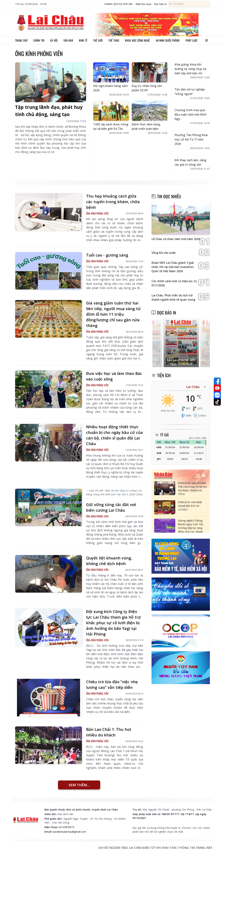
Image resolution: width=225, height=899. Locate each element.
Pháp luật (191, 40)
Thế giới (98, 40)
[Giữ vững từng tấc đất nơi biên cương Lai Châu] (48, 507)
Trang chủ (21, 40)
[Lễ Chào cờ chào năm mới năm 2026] (181, 218)
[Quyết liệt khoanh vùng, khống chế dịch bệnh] (48, 574)
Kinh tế (83, 40)
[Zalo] (217, 395)
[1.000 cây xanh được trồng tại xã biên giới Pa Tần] (111, 111)
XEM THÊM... (79, 785)
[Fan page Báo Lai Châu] (217, 381)
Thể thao (113, 40)
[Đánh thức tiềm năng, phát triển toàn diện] (149, 111)
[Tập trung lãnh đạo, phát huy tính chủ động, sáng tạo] (50, 82)
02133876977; (67, 827)
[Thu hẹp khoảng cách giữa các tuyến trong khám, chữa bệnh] (48, 212)
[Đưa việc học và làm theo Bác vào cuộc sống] (48, 389)
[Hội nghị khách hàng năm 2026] (111, 72)
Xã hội (54, 40)
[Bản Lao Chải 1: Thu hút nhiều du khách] (48, 745)
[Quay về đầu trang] (217, 889)
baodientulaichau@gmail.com (69, 831)
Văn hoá (68, 40)
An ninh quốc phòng (168, 40)
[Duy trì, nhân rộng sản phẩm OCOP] (149, 72)
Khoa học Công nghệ (137, 40)
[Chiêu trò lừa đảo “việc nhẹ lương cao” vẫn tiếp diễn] (48, 697)
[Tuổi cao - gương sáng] (48, 271)
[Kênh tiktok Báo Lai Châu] (217, 402)
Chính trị (38, 40)
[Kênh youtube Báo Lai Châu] (217, 388)
